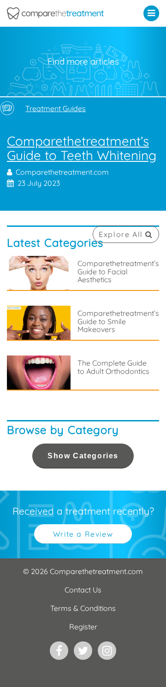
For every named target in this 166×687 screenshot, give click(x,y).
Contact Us (83, 589)
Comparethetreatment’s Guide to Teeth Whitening (83, 161)
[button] (153, 13)
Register (83, 626)
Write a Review (83, 534)
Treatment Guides (55, 108)
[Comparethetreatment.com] (62, 13)
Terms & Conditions (83, 608)
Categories (83, 456)
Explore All (122, 234)
